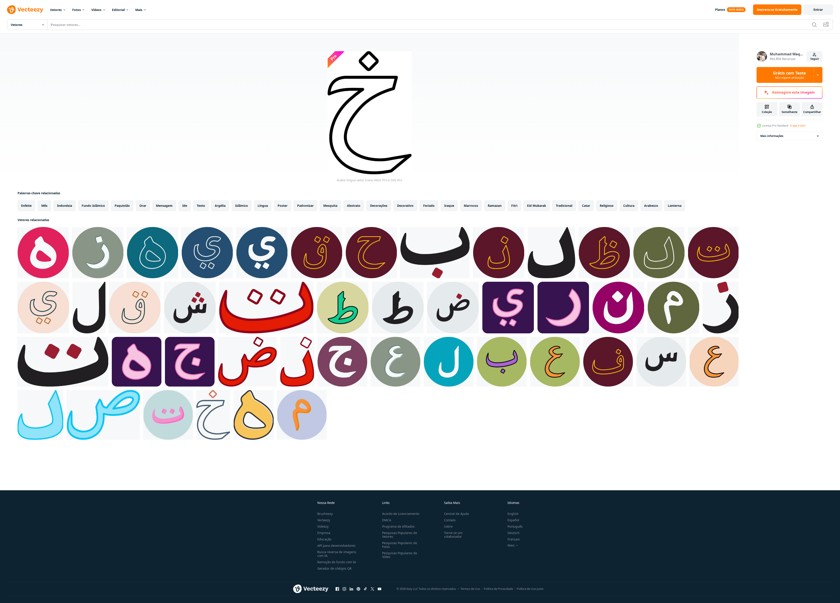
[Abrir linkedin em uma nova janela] (351, 588)
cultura (628, 205)
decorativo (405, 205)
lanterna (674, 205)
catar (586, 205)
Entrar (818, 9)
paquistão (122, 205)
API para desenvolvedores (336, 545)
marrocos (471, 205)
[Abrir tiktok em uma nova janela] (365, 588)
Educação (324, 539)
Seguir (814, 59)
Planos (720, 9)
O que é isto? (798, 125)
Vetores (56, 10)
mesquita (330, 205)
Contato (449, 520)
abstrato (353, 205)
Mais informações (771, 136)
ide (184, 205)
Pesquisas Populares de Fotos (399, 545)
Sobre (448, 526)
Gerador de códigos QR (334, 568)
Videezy (323, 526)
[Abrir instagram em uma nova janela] (344, 588)
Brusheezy (325, 514)
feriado (429, 205)
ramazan (495, 205)
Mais (138, 10)
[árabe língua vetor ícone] (43, 252)
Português (515, 526)
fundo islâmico (93, 205)
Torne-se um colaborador (453, 535)
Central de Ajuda (456, 514)
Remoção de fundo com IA (336, 562)
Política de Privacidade (498, 589)
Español (513, 520)
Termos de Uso (470, 589)
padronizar (305, 205)
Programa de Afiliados (398, 526)
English (513, 514)
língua (263, 205)
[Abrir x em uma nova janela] (372, 588)
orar (142, 205)
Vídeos (96, 10)
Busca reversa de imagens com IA (336, 554)
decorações (378, 205)
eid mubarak (536, 205)
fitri (514, 205)
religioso (607, 205)
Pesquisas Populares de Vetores (399, 535)
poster (282, 205)
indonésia (64, 205)
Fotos (76, 10)
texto (201, 205)
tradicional (564, 205)
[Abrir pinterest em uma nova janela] (358, 588)
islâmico (241, 205)
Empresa (323, 533)
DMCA (386, 520)
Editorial (118, 10)
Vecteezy (323, 520)
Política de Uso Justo (530, 589)
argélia (220, 205)
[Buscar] (814, 24)
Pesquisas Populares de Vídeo (399, 555)
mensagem (164, 205)
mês (44, 205)
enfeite (26, 205)
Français (514, 539)
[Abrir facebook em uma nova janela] (337, 588)
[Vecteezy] (25, 9)
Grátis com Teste (789, 75)
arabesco (651, 205)
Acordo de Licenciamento (400, 514)
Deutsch (514, 533)
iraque (449, 205)
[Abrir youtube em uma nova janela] (379, 588)
